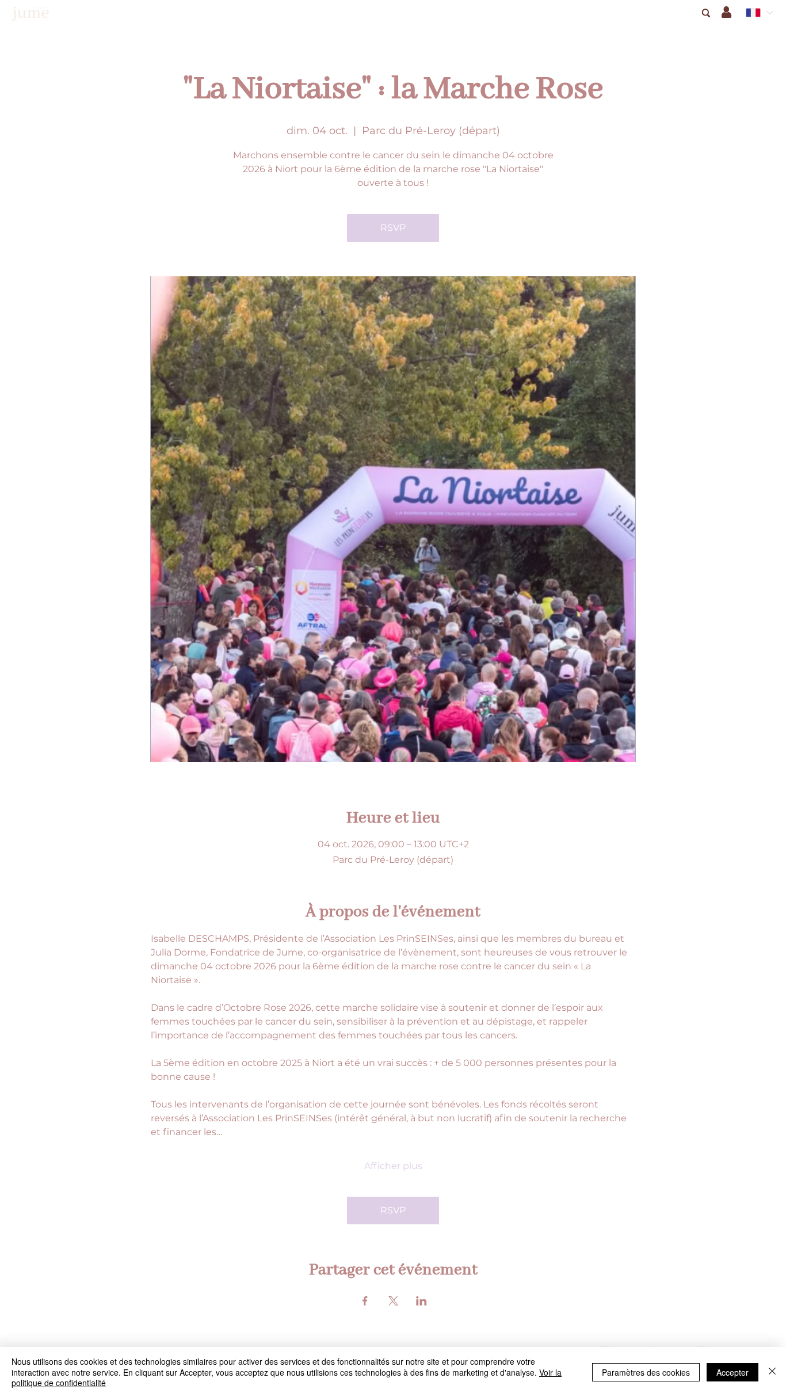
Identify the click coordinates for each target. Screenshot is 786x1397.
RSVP (393, 227)
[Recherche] (706, 13)
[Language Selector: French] (759, 13)
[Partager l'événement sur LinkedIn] (421, 1300)
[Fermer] (772, 1372)
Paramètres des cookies (646, 1372)
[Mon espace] (726, 12)
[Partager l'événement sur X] (393, 1300)
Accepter (732, 1372)
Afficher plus (393, 1165)
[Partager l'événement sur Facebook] (365, 1300)
